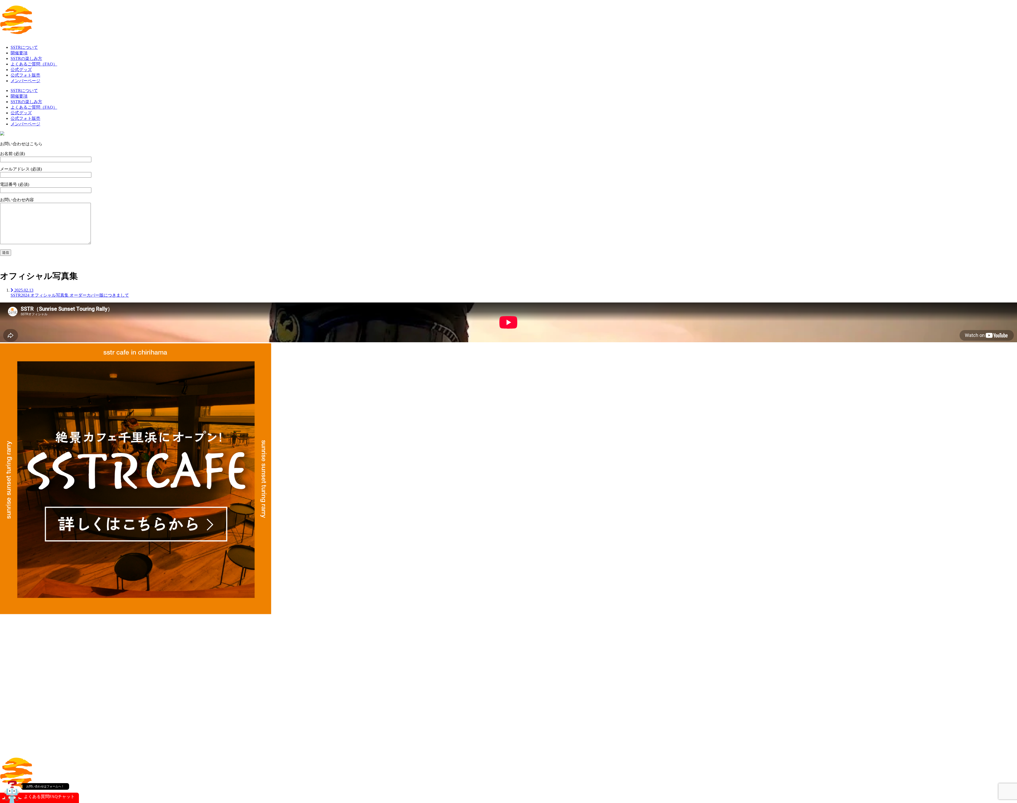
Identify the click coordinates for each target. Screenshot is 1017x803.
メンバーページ (25, 80)
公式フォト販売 (25, 75)
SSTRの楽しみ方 (26, 58)
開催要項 (19, 53)
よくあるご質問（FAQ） (34, 64)
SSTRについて (24, 47)
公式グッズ (21, 69)
